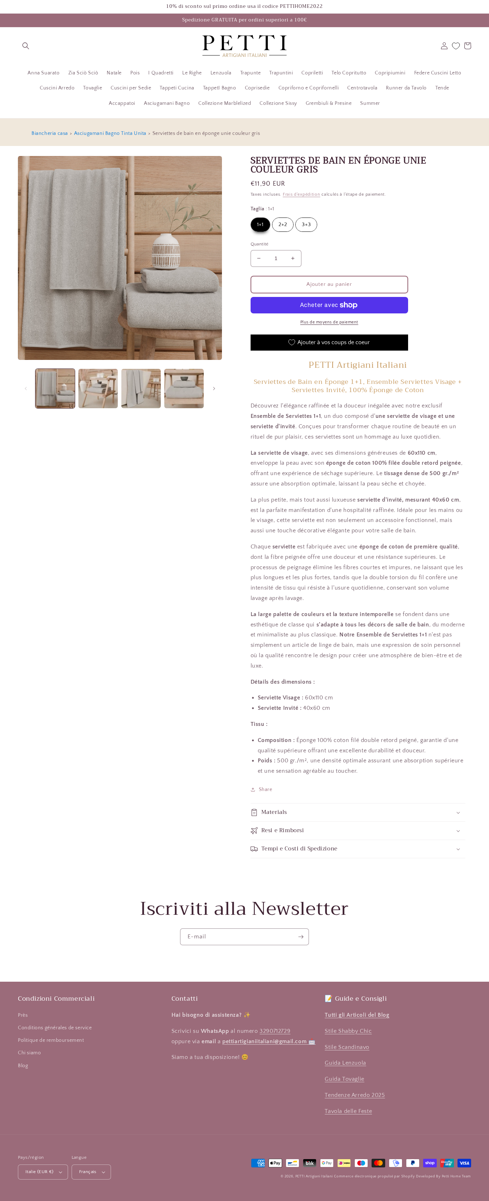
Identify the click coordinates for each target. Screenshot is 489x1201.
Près (23, 1015)
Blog (23, 1066)
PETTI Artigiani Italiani (314, 1176)
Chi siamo (29, 1053)
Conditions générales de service (55, 1028)
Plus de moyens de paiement (329, 322)
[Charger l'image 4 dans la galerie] (184, 388)
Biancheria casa (50, 133)
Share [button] (265, 789)
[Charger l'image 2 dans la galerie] (98, 388)
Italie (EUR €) (39, 1171)
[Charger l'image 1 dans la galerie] (55, 388)
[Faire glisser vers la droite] (214, 388)
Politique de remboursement (51, 1040)
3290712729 (275, 1031)
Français (88, 1171)
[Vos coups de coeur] (456, 46)
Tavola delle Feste (348, 1111)
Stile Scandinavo (347, 1047)
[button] (26, 46)
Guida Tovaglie (344, 1079)
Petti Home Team (456, 1176)
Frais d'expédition (301, 194)
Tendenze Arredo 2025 (355, 1095)
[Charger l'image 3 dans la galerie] (141, 388)
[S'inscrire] (301, 936)
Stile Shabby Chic (348, 1031)
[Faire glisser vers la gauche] (26, 388)
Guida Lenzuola (345, 1063)
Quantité (260, 243)
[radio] (260, 225)
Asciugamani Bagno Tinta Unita (110, 133)
